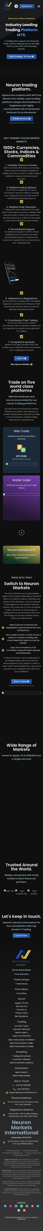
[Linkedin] (37, 1206)
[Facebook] (5, 1206)
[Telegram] (18, 1210)
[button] (39, 6)
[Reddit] (24, 1210)
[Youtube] (32, 1206)
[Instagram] (10, 1206)
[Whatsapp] (21, 1206)
